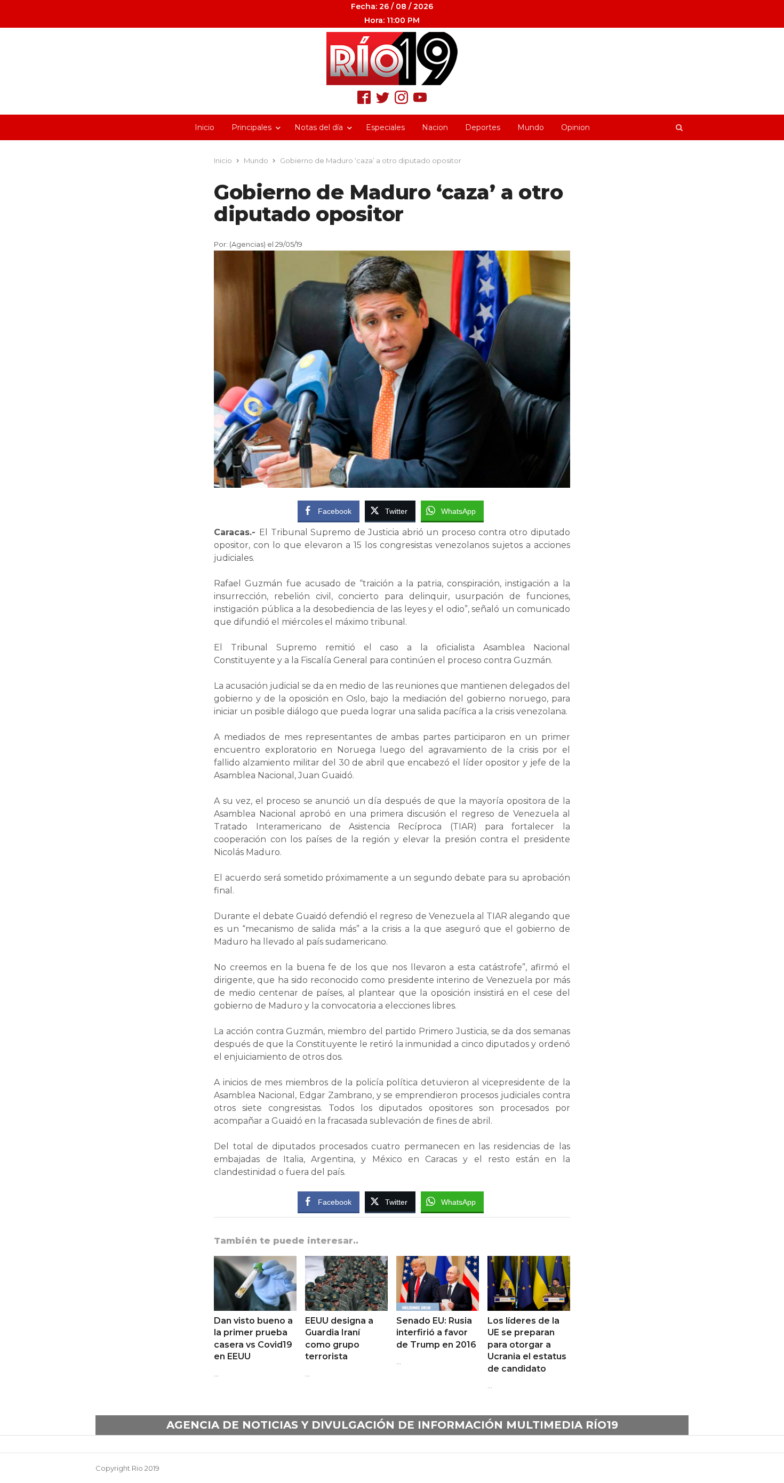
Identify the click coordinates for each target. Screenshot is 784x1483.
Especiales (385, 127)
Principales (251, 127)
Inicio (204, 127)
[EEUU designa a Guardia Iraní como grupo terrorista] (346, 1262)
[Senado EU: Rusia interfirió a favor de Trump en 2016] (437, 1262)
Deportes (482, 127)
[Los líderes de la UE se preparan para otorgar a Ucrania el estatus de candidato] (528, 1262)
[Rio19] (392, 58)
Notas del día (318, 127)
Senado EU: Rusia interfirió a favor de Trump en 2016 (436, 1333)
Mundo (530, 127)
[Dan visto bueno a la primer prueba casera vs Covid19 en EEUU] (255, 1262)
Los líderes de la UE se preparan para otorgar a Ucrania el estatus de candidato (526, 1345)
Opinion (575, 127)
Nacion (435, 127)
